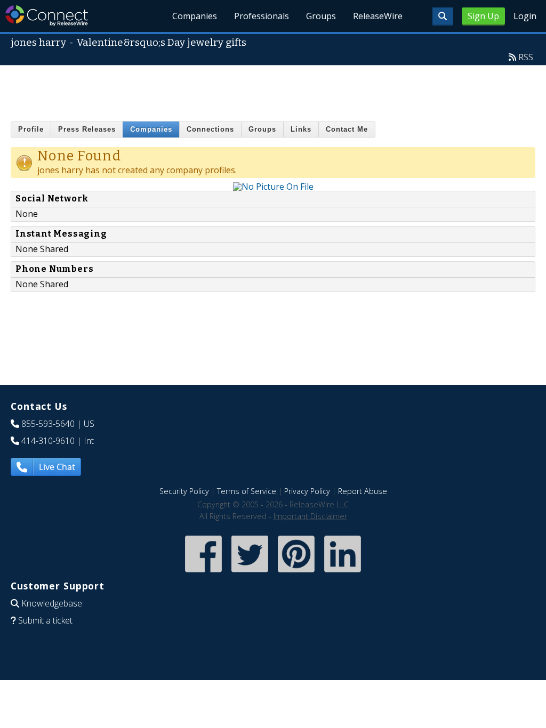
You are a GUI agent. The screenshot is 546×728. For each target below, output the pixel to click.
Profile (31, 129)
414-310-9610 (48, 441)
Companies (194, 16)
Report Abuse (362, 491)
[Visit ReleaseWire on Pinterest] (296, 573)
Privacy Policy (307, 491)
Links (301, 129)
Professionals (261, 16)
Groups (321, 16)
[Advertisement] (273, 90)
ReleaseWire (378, 16)
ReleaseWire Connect (46, 15)
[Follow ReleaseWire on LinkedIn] (342, 573)
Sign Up (483, 16)
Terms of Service (246, 491)
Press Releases (87, 129)
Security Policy (184, 491)
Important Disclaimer (310, 516)
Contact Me (347, 129)
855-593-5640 (48, 424)
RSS (525, 57)
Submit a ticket (45, 620)
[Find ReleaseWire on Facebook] (203, 573)
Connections (210, 129)
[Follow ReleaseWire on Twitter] (250, 573)
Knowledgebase (51, 603)
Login (524, 16)
